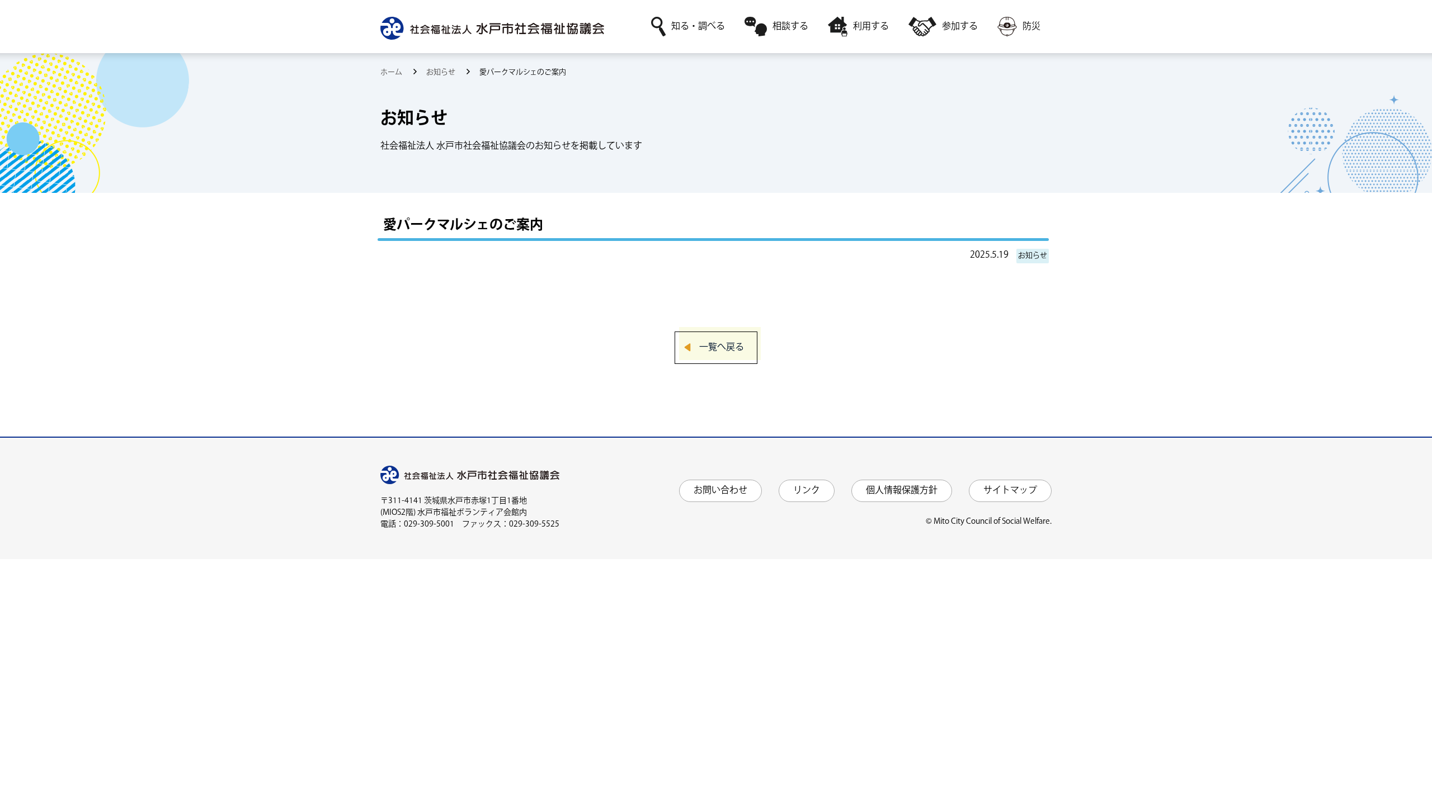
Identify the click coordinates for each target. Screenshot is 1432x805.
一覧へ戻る (721, 347)
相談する (790, 26)
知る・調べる (698, 26)
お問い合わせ (720, 490)
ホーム (392, 72)
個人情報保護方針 (902, 490)
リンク (806, 490)
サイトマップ (1010, 490)
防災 (1031, 26)
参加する (960, 26)
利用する (871, 26)
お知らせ (441, 72)
